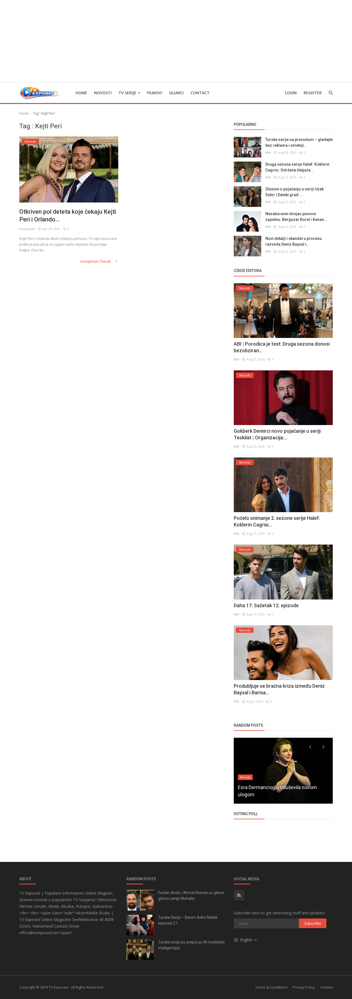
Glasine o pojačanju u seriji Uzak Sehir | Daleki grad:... (294, 192)
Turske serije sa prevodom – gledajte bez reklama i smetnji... (299, 142)
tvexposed (27, 229)
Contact (200, 92)
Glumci (176, 92)
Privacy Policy (304, 987)
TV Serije (128, 92)
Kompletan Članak (96, 261)
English (247, 939)
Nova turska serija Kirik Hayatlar (272, 794)
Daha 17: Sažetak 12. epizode (266, 605)
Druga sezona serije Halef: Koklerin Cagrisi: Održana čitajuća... (297, 167)
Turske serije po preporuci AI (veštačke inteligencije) (191, 945)
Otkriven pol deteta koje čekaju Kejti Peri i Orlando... (67, 215)
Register (313, 92)
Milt (268, 152)
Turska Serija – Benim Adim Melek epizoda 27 (188, 920)
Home (81, 92)
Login (291, 92)
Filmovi (154, 92)
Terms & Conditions (271, 987)
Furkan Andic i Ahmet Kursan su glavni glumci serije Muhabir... (191, 895)
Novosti (103, 92)
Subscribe (312, 923)
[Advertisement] (176, 41)
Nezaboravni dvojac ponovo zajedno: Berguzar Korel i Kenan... (296, 217)
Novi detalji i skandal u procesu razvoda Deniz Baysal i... (293, 241)
